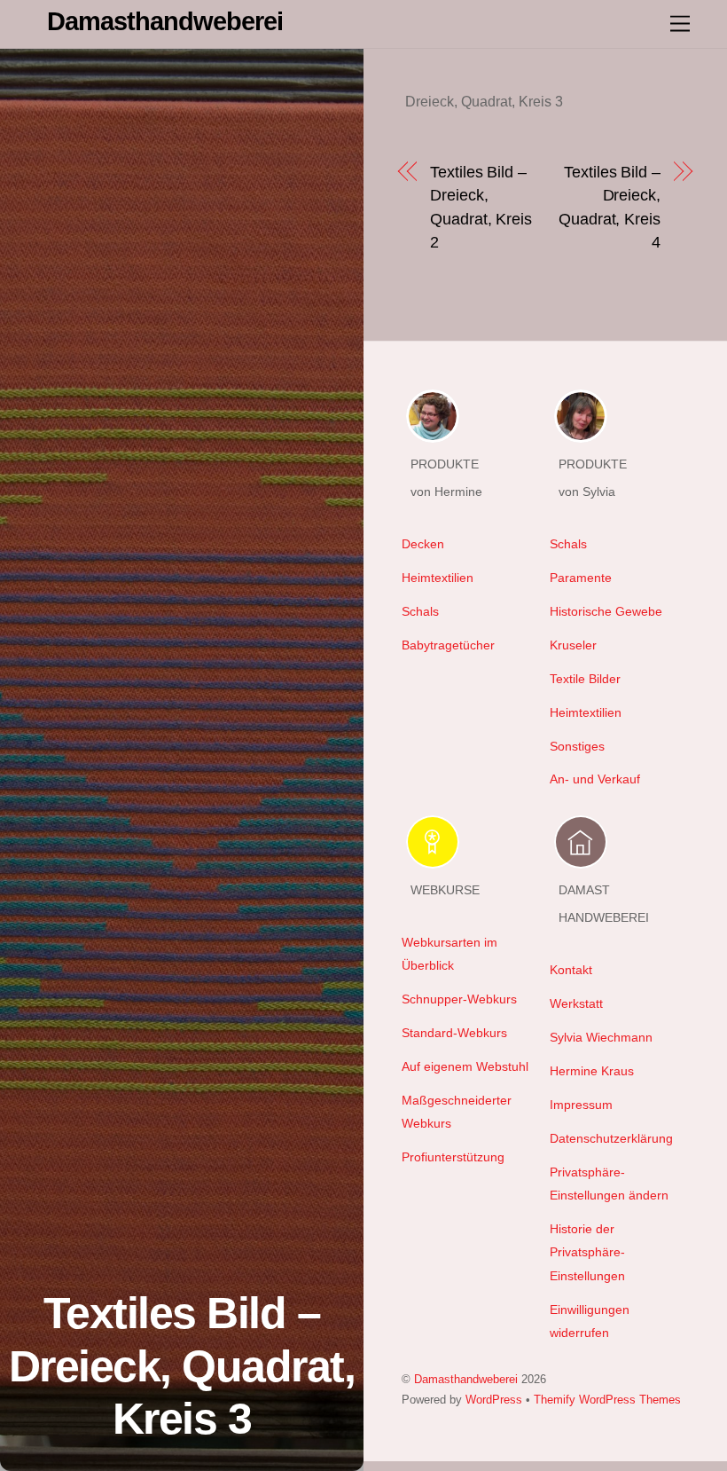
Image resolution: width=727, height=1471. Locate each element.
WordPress (493, 1399)
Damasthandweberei (466, 1379)
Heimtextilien (437, 577)
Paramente (581, 577)
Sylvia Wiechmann (601, 1037)
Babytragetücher (448, 645)
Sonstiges (577, 746)
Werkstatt (576, 1003)
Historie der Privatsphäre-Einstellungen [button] (587, 1252)
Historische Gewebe (606, 611)
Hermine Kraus (592, 1071)
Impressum (581, 1104)
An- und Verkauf (595, 779)
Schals (420, 611)
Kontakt (571, 970)
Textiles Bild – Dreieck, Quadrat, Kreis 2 (481, 206)
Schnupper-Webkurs (459, 999)
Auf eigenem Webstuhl (465, 1066)
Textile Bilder (585, 679)
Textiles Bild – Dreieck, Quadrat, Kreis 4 (610, 206)
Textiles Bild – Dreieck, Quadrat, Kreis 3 (182, 1365)
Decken (423, 544)
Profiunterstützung (453, 1157)
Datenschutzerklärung (611, 1138)
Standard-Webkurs (454, 1033)
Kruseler (573, 645)
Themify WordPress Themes (607, 1399)
